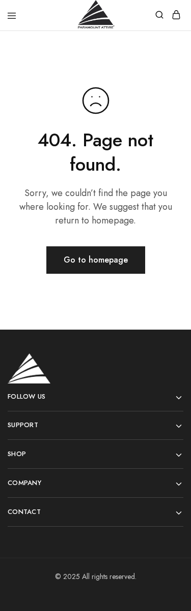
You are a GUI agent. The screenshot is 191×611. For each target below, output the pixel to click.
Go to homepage (96, 260)
